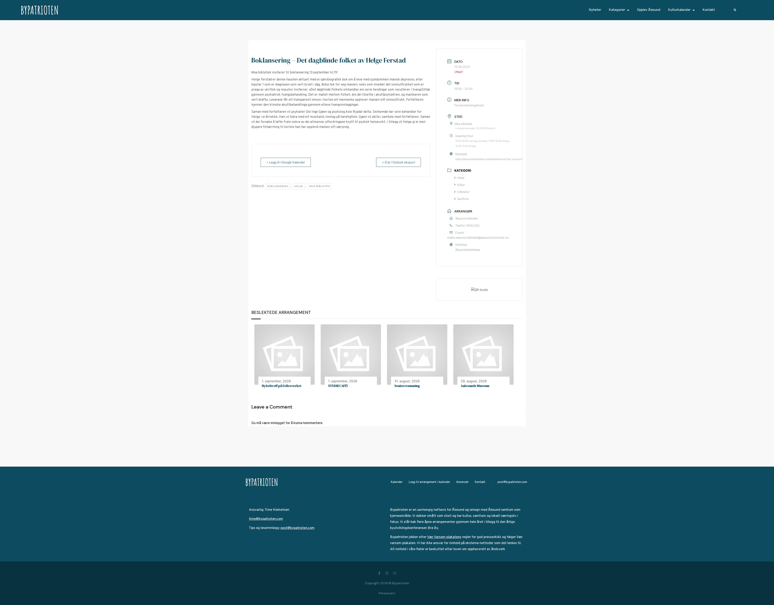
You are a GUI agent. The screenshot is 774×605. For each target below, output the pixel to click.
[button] (735, 10)
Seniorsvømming (407, 385)
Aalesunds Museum (475, 385)
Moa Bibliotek (319, 186)
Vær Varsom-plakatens (444, 537)
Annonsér (462, 482)
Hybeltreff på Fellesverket (281, 385)
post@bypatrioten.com (512, 482)
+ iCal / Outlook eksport (398, 162)
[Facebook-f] (379, 573)
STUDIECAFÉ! (338, 385)
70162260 (473, 225)
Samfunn (463, 199)
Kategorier (617, 10)
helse (298, 186)
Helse (460, 177)
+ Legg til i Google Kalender (285, 162)
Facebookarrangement (469, 105)
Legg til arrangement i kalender (429, 482)
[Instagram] (387, 573)
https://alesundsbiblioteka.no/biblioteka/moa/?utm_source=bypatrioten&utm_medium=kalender (508, 159)
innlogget (277, 423)
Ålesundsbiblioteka (467, 249)
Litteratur (463, 191)
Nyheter (595, 10)
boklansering (278, 186)
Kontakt (708, 10)
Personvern (387, 593)
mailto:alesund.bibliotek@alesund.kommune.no (478, 237)
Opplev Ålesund (648, 10)
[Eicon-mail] (394, 573)
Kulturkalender (679, 10)
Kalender (397, 482)
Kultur (461, 184)
